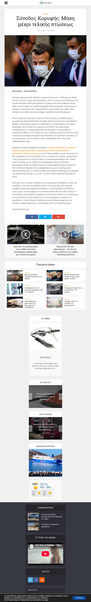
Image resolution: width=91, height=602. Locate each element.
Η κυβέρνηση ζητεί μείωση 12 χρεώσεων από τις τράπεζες (34, 290)
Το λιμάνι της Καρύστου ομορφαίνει (50, 525)
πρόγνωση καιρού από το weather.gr (42, 496)
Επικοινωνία (32, 590)
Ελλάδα (46, 13)
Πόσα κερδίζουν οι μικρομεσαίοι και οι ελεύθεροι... (45, 397)
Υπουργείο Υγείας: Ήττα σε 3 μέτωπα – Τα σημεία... (73, 290)
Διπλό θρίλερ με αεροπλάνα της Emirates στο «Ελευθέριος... (30, 304)
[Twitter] (30, 579)
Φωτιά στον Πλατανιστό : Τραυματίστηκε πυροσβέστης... (45, 427)
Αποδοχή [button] (79, 598)
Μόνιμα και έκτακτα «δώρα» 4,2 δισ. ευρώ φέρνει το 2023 (72, 277)
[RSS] (42, 579)
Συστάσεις (45, 357)
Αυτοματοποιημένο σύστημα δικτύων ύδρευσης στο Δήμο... (51, 516)
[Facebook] (36, 579)
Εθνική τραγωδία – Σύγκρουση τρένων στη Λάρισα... (33, 277)
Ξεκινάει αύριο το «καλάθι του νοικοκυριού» (70, 303)
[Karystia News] (45, 2)
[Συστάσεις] (45, 337)
